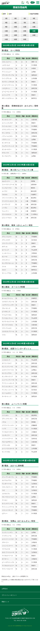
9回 (6, 27)
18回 (15, 35)
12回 (33, 27)
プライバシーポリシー (9, 595)
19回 (24, 35)
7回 (25, 22)
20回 (33, 35)
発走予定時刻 (34, 14)
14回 (15, 31)
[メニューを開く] (38, 3)
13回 (6, 31)
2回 (15, 18)
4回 (34, 18)
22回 (15, 39)
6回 (15, 22)
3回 (25, 18)
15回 (24, 31)
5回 (6, 22)
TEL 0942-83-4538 (20, 620)
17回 (6, 35)
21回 (6, 39)
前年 (4, 14)
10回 (15, 27)
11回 (24, 27)
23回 (24, 39)
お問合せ (5, 588)
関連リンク (5, 601)
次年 (10, 14)
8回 (34, 22)
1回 (6, 18)
